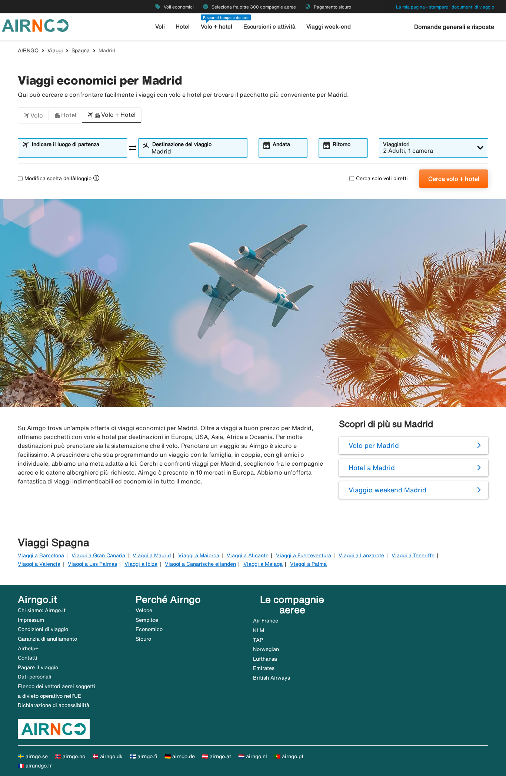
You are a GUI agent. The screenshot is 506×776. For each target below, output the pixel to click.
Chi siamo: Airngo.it (42, 610)
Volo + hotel (216, 26)
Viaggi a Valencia (39, 564)
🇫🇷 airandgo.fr (35, 765)
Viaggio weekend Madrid (387, 489)
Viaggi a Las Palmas (92, 564)
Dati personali (34, 676)
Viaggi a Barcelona (41, 555)
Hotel (183, 26)
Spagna (80, 50)
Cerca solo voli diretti (382, 178)
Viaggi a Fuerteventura (303, 555)
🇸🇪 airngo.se (33, 756)
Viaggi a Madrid (152, 555)
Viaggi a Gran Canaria (98, 555)
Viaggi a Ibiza (140, 564)
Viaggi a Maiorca (198, 555)
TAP (258, 640)
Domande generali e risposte (454, 27)
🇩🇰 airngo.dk (107, 756)
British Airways (271, 677)
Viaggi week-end (328, 26)
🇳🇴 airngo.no (70, 756)
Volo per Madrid (374, 445)
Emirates (263, 668)
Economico (149, 629)
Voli (160, 26)
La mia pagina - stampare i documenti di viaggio (445, 6)
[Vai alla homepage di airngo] (35, 25)
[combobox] (77, 151)
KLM (258, 630)
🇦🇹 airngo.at (216, 756)
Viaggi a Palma (308, 564)
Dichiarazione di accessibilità (53, 705)
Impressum (31, 620)
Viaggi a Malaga (263, 564)
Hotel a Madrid (372, 467)
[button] (33, 115)
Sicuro (143, 638)
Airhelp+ (28, 648)
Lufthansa (265, 658)
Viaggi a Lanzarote (361, 555)
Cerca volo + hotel (453, 179)
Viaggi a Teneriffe (413, 555)
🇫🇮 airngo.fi (143, 756)
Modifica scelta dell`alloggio (57, 178)
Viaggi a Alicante (248, 555)
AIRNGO (28, 50)
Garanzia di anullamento (47, 638)
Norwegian (266, 649)
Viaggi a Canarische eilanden (200, 564)
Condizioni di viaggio (43, 629)
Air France (265, 620)
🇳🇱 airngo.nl (252, 756)
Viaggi (55, 50)
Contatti (27, 657)
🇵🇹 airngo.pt (288, 756)
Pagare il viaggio (38, 667)
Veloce (144, 610)
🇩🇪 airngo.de (179, 756)
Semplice (147, 620)
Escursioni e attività (269, 26)
